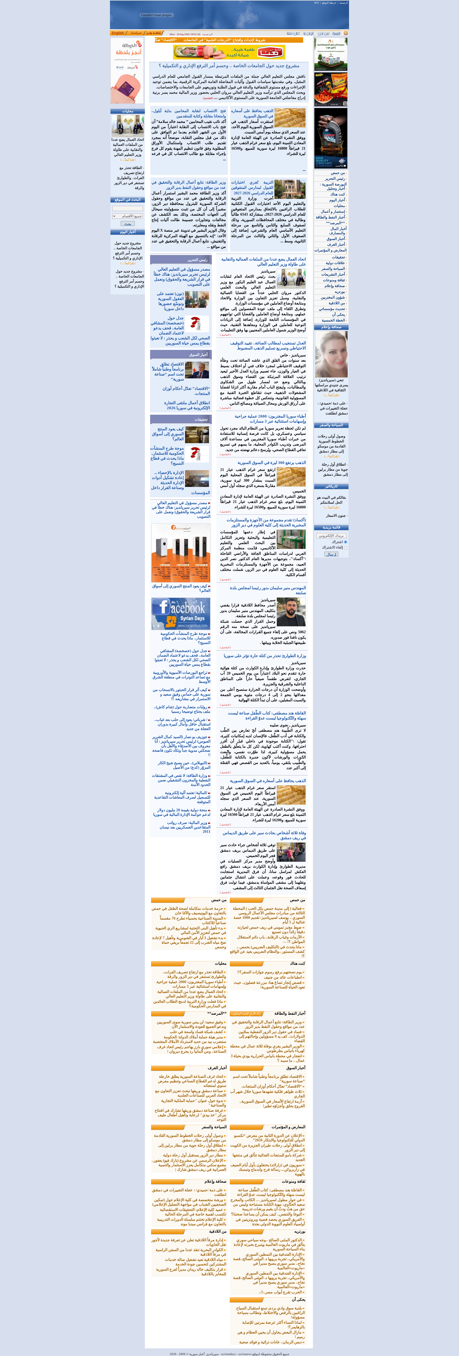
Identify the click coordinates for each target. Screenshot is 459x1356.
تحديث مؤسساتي (332, 309)
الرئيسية (343, 2)
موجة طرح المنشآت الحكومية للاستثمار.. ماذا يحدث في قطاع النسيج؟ (185, 638)
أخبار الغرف (217, 1068)
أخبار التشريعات (333, 274)
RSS (316, 2)
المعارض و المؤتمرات (288, 1127)
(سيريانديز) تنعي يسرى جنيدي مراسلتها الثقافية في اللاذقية (331, 385)
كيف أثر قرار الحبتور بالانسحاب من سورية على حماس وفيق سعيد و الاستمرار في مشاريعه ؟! (181, 694)
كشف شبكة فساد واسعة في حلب (197, 1032)
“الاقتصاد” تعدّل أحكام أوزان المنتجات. (166, 40)
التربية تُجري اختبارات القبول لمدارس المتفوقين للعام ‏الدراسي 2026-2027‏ (252, 187)
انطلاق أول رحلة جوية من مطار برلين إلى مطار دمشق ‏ (333, 469)
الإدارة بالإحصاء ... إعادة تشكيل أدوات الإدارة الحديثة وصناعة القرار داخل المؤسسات (180, 482)
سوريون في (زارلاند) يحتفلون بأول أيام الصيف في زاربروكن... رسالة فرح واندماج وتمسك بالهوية (267, 1169)
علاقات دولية (336, 263)
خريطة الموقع (329, 2)
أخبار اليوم (337, 200)
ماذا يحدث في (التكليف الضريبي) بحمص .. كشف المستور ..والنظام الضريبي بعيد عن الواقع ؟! (267, 951)
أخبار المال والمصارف (338, 231)
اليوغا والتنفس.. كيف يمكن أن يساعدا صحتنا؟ (267, 1214)
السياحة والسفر (214, 1127)
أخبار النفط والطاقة (289, 1013)
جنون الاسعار (336, 515)
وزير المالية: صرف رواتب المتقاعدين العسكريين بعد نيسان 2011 (185, 827)
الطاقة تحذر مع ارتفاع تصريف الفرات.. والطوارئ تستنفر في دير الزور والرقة (129, 178)
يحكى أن (298, 1299)
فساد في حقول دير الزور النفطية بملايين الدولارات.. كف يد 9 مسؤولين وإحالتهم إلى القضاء (272, 1036)
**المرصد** (217, 1013)
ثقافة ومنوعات (293, 1181)
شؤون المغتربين (333, 297)
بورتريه (299, 1231)
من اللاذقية (218, 1231)
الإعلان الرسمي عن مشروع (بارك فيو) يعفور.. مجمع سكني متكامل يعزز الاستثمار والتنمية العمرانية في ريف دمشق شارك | (189, 1164)
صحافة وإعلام (216, 1181)
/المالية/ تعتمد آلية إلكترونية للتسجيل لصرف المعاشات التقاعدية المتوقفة (182, 797)
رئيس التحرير (198, 260)
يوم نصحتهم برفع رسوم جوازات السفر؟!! (270, 972)
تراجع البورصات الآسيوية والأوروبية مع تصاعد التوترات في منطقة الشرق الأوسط (181, 677)
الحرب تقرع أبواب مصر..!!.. (281, 1292)
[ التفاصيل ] (225, 335)
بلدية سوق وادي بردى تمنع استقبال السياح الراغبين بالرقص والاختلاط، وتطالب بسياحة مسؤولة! (270, 1312)
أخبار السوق (198, 355)
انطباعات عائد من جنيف (283, 977)
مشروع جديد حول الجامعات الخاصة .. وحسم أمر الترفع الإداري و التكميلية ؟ (229, 65)
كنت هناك (297, 963)
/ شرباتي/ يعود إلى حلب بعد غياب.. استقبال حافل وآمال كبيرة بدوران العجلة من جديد (182, 724)
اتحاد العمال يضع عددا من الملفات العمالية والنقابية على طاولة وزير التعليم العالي (127, 147)
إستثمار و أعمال (333, 211)
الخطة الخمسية (334, 320)
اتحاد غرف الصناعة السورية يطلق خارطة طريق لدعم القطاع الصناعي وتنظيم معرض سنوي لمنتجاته (192, 1081)
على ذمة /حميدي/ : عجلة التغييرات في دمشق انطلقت (332, 408)
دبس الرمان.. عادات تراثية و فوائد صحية (271, 1342)
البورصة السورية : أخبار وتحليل (333, 186)
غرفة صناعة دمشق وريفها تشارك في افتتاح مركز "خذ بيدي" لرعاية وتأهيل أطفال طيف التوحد (190, 1115)
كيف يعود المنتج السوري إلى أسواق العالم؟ (168, 434)
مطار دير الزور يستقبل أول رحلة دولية (193, 1155)
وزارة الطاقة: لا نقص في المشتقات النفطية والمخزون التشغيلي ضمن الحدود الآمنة (181, 780)
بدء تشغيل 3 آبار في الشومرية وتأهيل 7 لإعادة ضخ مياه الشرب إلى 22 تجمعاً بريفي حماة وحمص (189, 942)
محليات (221, 963)
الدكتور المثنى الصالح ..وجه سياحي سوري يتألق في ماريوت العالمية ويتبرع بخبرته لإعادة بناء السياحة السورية (269, 1244)
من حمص (297, 900)
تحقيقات (201, 419)
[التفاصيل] (208, 98)
